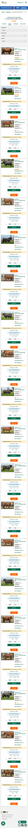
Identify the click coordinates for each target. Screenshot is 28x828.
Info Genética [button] (18, 61)
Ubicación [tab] (23, 23)
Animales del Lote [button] (19, 59)
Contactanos (5, 819)
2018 (18, 677)
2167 (16, 449)
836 (17, 260)
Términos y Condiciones (7, 815)
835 (14, 260)
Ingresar (20, 2)
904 (14, 487)
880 (11, 487)
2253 (13, 525)
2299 (18, 563)
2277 (11, 755)
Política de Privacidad (7, 816)
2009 (13, 297)
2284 (15, 563)
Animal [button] (16, 96)
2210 (13, 373)
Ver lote (14, 83)
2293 (16, 221)
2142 (13, 449)
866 (13, 184)
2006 (13, 72)
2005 (16, 297)
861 (14, 717)
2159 (11, 677)
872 (16, 184)
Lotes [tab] (9, 23)
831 (16, 412)
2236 (13, 221)
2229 (13, 792)
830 (11, 717)
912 (17, 487)
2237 (11, 563)
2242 (15, 755)
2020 (16, 638)
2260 (16, 525)
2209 (13, 145)
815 (13, 336)
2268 (16, 792)
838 (14, 601)
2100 (15, 677)
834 (11, 260)
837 (16, 336)
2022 (13, 638)
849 (17, 601)
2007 (16, 72)
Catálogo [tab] (15, 23)
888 (17, 717)
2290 (18, 755)
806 (13, 412)
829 (11, 601)
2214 (16, 145)
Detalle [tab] (4, 23)
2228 (16, 373)
